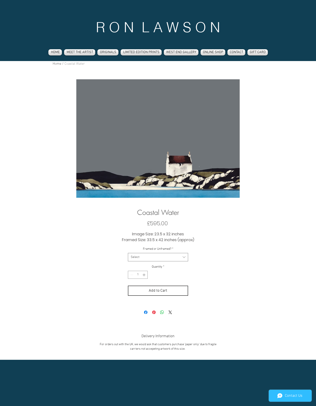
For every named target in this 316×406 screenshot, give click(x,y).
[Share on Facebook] (145, 312)
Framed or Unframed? (158, 249)
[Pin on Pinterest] (153, 312)
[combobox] (158, 257)
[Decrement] (131, 275)
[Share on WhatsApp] (162, 312)
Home (57, 64)
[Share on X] (170, 312)
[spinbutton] (138, 275)
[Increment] (144, 275)
